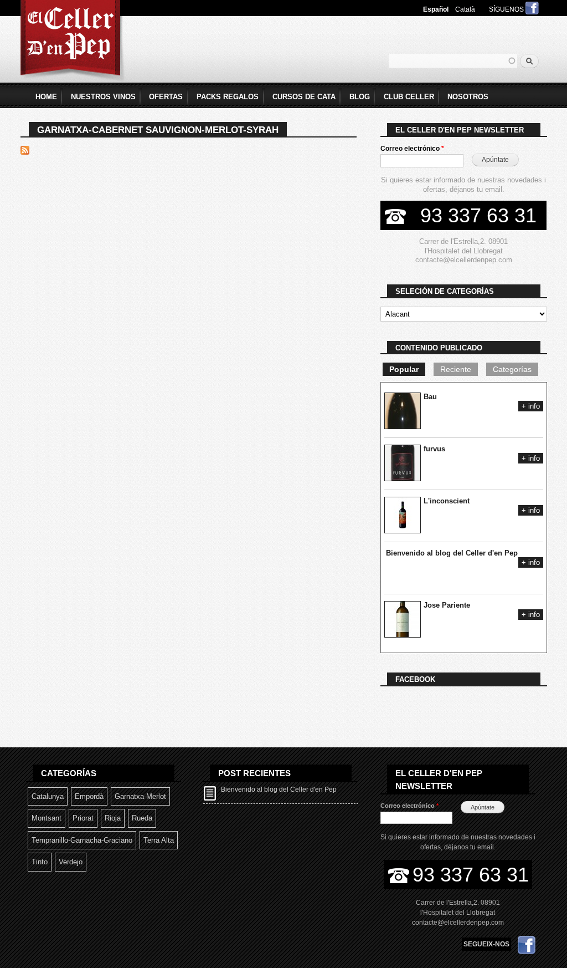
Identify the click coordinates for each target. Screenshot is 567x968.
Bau (430, 397)
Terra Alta (158, 840)
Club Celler (409, 97)
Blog (359, 97)
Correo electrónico (412, 148)
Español (436, 9)
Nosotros (467, 97)
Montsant (46, 818)
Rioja (113, 818)
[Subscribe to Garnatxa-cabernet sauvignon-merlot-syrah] (24, 147)
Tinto (40, 862)
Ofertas (166, 97)
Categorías (512, 369)
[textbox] (453, 61)
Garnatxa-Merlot (140, 796)
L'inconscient (447, 501)
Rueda (142, 818)
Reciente (455, 369)
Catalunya (48, 796)
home (46, 97)
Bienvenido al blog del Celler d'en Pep (452, 553)
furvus (434, 449)
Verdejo (71, 862)
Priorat (83, 818)
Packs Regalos (228, 97)
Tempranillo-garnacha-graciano (82, 840)
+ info (531, 406)
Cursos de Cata (304, 97)
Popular (404, 369)
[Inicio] (72, 42)
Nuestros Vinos (103, 97)
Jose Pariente (447, 605)
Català (465, 9)
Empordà (89, 796)
